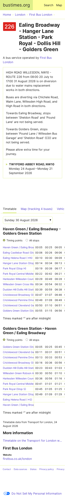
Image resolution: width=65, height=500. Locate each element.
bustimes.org (16, 5)
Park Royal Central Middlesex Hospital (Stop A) (18, 273)
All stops (34, 240)
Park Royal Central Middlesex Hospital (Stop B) (18, 383)
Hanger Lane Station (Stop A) (18, 263)
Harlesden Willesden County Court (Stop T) (18, 278)
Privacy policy (46, 469)
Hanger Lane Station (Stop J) (18, 394)
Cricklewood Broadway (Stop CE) (18, 294)
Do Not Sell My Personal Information (37, 493)
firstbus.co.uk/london (17, 459)
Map (59, 5)
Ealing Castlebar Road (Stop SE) (18, 252)
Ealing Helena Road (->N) (17, 257)
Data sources (20, 469)
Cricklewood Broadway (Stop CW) (18, 362)
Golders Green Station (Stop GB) (18, 310)
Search (48, 5)
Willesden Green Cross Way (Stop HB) (18, 284)
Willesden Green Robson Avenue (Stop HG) (18, 373)
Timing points (14, 240)
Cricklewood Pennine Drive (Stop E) (18, 300)
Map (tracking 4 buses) (37, 209)
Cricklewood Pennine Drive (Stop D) (18, 357)
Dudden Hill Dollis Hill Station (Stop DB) (18, 289)
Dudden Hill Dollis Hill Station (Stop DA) (18, 367)
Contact (7, 469)
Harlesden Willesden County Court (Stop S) (18, 378)
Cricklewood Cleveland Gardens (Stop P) (18, 352)
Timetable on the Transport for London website (32, 440)
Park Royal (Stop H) (14, 268)
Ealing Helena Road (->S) (17, 399)
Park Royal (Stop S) (14, 389)
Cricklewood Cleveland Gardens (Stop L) (18, 305)
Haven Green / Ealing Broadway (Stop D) (18, 247)
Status (33, 469)
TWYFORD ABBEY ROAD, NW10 (31, 168)
